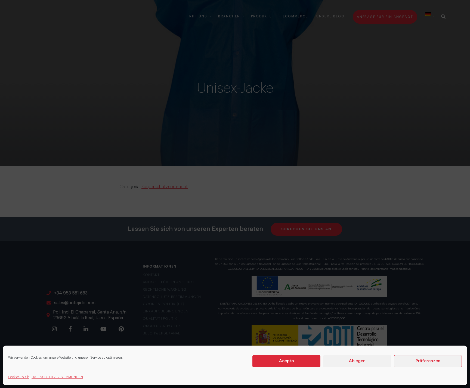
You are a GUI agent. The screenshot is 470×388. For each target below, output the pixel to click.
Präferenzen (428, 361)
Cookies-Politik (18, 377)
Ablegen (357, 361)
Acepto (286, 361)
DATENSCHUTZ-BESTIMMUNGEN (57, 377)
